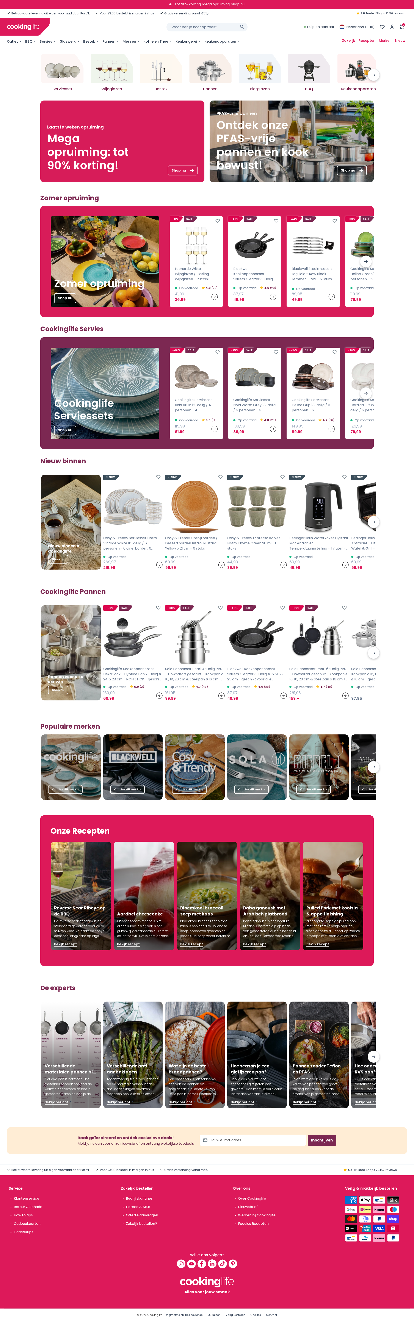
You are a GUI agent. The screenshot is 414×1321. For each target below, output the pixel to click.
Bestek (89, 41)
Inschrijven (322, 1140)
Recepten (367, 40)
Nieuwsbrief (248, 1206)
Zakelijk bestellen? (141, 1223)
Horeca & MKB (138, 1206)
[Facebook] (202, 1263)
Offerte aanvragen (142, 1215)
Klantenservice (26, 1198)
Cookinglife (154, 1315)
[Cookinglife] (23, 27)
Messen (129, 41)
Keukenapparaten (220, 41)
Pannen (108, 41)
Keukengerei (186, 41)
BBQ (28, 41)
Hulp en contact (320, 26)
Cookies (255, 1315)
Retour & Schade (28, 1206)
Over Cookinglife (252, 1198)
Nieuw (400, 40)
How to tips (23, 1215)
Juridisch (214, 1315)
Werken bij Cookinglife (257, 1215)
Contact (271, 1315)
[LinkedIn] (212, 1263)
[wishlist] (382, 27)
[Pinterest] (233, 1263)
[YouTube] (191, 1263)
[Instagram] (181, 1263)
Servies (46, 41)
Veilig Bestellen (235, 1315)
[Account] (392, 27)
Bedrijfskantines (139, 1198)
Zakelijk (348, 40)
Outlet (12, 41)
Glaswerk (68, 41)
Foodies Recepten (253, 1223)
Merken (385, 40)
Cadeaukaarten (27, 1223)
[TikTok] (222, 1263)
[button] (374, 75)
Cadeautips (23, 1232)
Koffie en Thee (155, 41)
